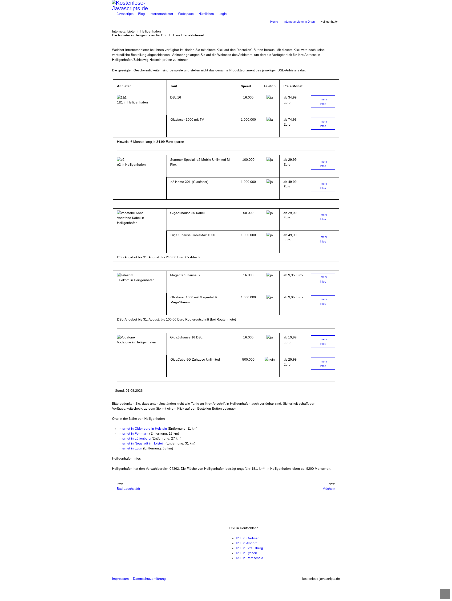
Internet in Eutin (130, 448)
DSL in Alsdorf (246, 543)
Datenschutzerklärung (149, 578)
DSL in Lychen (246, 553)
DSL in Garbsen (247, 538)
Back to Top (445, 594)
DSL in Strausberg (249, 548)
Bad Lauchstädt (128, 488)
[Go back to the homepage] (226, 5)
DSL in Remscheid (249, 558)
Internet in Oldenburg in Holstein (143, 428)
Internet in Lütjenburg (135, 438)
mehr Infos (323, 102)
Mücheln (329, 488)
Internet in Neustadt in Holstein (142, 443)
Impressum (120, 578)
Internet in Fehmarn (133, 433)
